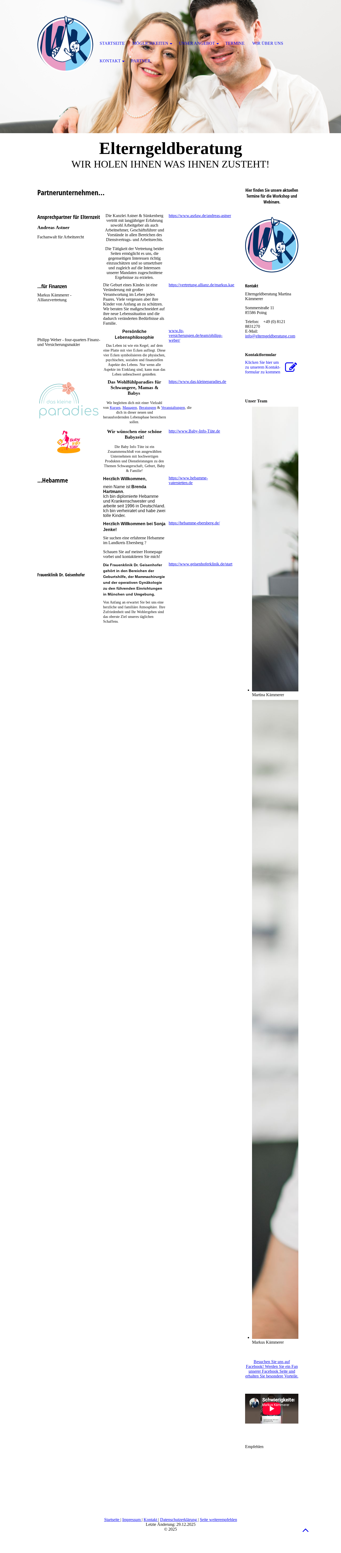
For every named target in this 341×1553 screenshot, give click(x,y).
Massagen (130, 408)
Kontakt (151, 1519)
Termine (235, 43)
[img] (65, 44)
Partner (141, 61)
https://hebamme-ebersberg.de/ (194, 523)
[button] (305, 1530)
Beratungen (147, 408)
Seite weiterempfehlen (218, 1519)
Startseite (112, 1519)
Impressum (132, 1519)
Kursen (115, 408)
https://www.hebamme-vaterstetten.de (188, 480)
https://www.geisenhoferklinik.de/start (200, 564)
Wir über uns (267, 43)
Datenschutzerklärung (179, 1519)
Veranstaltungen (173, 408)
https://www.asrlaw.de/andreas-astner (200, 215)
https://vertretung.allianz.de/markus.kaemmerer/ (208, 285)
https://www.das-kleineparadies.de (197, 381)
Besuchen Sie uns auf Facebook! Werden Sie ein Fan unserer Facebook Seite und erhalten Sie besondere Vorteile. (271, 1368)
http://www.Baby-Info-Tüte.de (194, 431)
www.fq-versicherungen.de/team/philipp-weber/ (195, 335)
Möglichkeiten (150, 43)
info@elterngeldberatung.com (270, 336)
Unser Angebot (197, 43)
